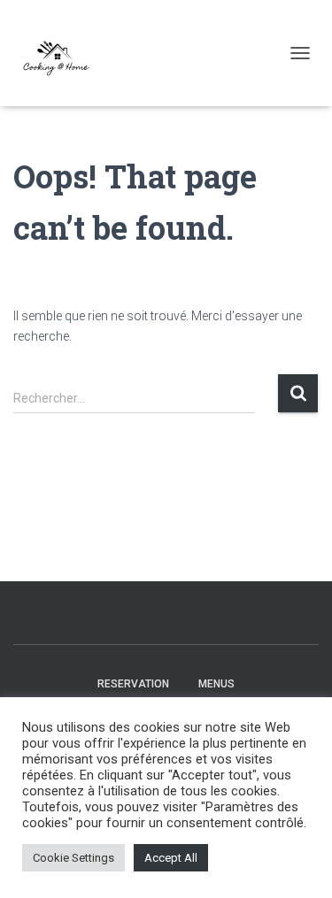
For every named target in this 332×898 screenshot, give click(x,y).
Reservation (133, 684)
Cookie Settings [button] (73, 857)
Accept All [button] (170, 857)
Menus (216, 684)
